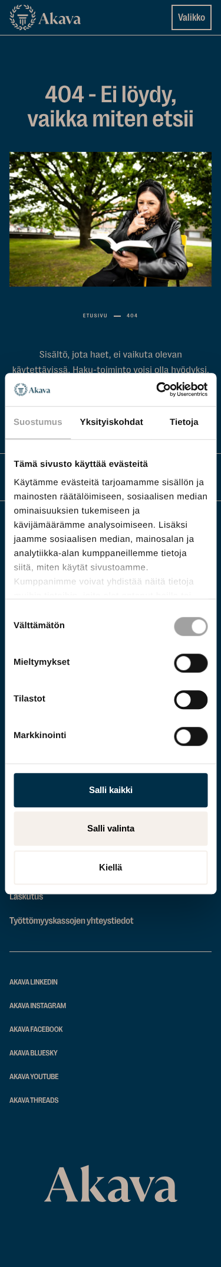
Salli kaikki (111, 790)
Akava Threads (33, 1100)
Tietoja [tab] (184, 422)
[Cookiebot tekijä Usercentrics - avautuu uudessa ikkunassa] (157, 389)
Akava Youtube (33, 1077)
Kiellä (110, 867)
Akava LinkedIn (33, 982)
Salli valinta (110, 828)
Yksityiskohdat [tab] (111, 422)
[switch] (190, 661)
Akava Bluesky (33, 1053)
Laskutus (26, 896)
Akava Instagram (37, 1006)
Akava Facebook (35, 1029)
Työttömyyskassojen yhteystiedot (71, 920)
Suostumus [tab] (38, 422)
